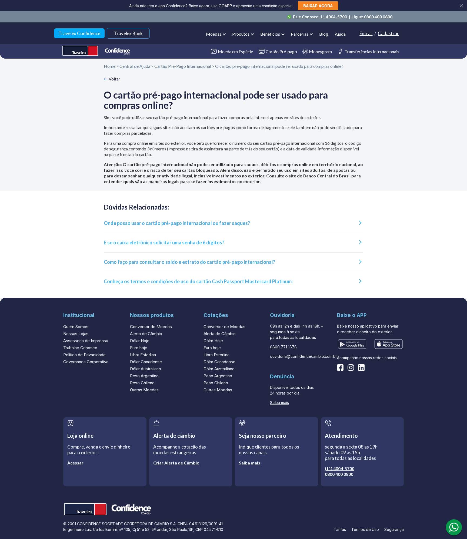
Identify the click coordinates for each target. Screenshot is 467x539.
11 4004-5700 (334, 16)
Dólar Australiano (145, 368)
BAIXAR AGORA (318, 5)
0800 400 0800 (378, 16)
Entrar (365, 33)
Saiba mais (279, 402)
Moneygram (320, 51)
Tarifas (340, 529)
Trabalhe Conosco (80, 347)
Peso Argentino (144, 375)
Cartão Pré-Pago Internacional (182, 66)
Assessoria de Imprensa (85, 340)
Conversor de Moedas (151, 326)
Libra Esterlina (143, 354)
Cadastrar (388, 33)
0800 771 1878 (283, 347)
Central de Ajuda (134, 66)
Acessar (75, 462)
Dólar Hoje (139, 340)
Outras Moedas (144, 389)
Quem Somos (75, 326)
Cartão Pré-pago (281, 51)
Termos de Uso (365, 529)
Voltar (114, 78)
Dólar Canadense (146, 361)
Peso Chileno (142, 382)
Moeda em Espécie (235, 51)
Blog (323, 33)
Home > (111, 66)
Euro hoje (138, 347)
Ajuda (340, 33)
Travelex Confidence (79, 33)
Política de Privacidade (84, 354)
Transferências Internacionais (372, 51)
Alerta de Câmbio (146, 333)
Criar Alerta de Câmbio (176, 462)
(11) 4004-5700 (339, 468)
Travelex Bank (128, 33)
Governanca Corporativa (85, 361)
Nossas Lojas (75, 333)
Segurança (394, 529)
